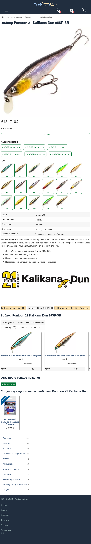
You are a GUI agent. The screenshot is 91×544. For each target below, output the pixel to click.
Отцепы (16, 489)
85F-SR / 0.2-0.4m (11, 147)
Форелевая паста (16, 468)
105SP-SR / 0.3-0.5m (60, 154)
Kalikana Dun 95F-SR (66, 308)
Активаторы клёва (16, 479)
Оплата (4, 509)
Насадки (16, 474)
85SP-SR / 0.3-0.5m (34, 147)
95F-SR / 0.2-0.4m (57, 147)
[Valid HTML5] (1, 533)
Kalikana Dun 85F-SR (13, 308)
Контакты (5, 519)
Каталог (10, 17)
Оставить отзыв (9, 384)
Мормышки (16, 463)
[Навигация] (7, 10)
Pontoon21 (29, 17)
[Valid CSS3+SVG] (4, 533)
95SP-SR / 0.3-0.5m (11, 154)
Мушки (16, 458)
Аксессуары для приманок (16, 484)
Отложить (46, 134)
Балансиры (16, 448)
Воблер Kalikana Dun (44, 17)
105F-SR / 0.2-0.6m (35, 154)
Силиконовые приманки (16, 453)
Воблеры (19, 17)
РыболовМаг (2, 17)
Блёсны (16, 443)
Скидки (4, 504)
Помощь (4, 524)
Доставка (5, 514)
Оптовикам (6, 529)
